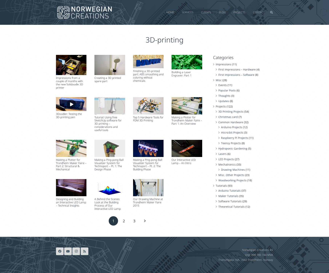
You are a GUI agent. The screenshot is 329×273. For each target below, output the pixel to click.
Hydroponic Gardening (232, 148)
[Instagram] (76, 251)
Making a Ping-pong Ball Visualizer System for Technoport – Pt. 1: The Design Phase (109, 164)
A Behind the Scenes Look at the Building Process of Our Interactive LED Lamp (107, 203)
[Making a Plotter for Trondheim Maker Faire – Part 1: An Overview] (187, 105)
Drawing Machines (233, 169)
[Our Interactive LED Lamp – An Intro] (187, 148)
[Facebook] (60, 251)
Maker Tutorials (228, 196)
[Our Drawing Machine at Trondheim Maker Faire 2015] (148, 187)
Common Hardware (230, 122)
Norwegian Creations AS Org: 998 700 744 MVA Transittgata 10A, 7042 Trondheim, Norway (245, 255)
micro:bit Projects (232, 132)
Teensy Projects (231, 143)
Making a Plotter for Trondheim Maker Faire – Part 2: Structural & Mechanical (71, 164)
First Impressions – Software (236, 75)
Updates (223, 101)
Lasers (222, 154)
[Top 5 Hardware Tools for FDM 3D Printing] (148, 105)
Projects (221, 106)
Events (222, 85)
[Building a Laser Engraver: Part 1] (187, 62)
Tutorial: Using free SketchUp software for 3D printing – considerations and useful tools (108, 123)
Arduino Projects (231, 127)
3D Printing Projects (231, 111)
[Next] (144, 221)
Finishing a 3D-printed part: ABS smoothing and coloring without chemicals (148, 75)
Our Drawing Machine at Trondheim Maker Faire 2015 (148, 202)
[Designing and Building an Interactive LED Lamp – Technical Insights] (71, 187)
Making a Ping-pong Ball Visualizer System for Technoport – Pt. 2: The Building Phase (147, 164)
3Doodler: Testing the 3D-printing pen (69, 115)
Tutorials (221, 185)
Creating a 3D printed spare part (107, 79)
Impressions (223, 64)
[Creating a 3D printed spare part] (109, 65)
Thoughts (224, 96)
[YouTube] (68, 251)
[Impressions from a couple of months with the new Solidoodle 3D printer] (71, 65)
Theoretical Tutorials (231, 206)
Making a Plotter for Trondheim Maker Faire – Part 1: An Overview (187, 120)
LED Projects (226, 159)
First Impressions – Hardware (237, 69)
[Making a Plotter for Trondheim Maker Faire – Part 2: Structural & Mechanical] (71, 148)
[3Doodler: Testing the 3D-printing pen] (71, 104)
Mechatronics (227, 164)
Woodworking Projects (232, 180)
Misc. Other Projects (231, 175)
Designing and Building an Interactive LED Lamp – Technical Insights (71, 202)
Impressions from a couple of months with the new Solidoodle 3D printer (69, 82)
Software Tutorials (230, 201)
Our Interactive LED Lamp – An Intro (184, 161)
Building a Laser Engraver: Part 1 (182, 73)
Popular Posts (227, 90)
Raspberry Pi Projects (234, 138)
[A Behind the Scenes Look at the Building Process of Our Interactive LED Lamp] (109, 187)
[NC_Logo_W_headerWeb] (84, 12)
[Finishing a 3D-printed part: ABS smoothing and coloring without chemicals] (148, 61)
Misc (219, 80)
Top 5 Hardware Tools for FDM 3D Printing (148, 118)
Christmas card (228, 117)
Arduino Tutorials (229, 190)
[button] (266, 12)
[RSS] (84, 251)
